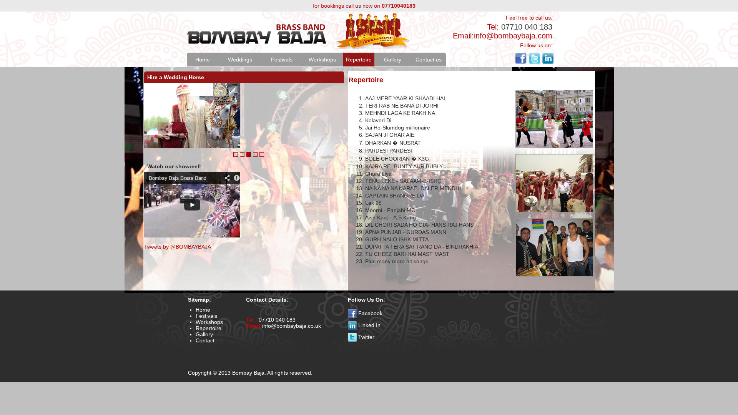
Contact (205, 340)
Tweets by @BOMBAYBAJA (177, 247)
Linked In (369, 325)
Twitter (366, 337)
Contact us (429, 59)
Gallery (392, 59)
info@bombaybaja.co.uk (291, 326)
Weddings (240, 59)
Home (202, 59)
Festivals (282, 59)
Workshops (322, 59)
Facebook (370, 313)
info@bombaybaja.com (513, 36)
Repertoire (359, 59)
